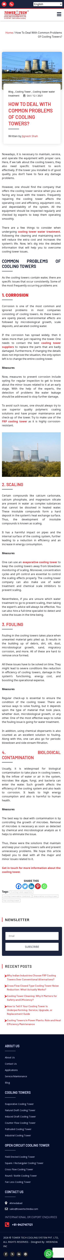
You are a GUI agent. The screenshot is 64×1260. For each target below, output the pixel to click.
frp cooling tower (11, 900)
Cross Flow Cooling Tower (19, 1169)
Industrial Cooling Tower (18, 1135)
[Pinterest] (38, 886)
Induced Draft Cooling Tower (20, 1116)
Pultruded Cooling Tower (18, 1129)
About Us (10, 1057)
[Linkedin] (31, 886)
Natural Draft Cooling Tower (20, 1110)
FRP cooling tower (14, 421)
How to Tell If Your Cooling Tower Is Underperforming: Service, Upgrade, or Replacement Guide (29, 1010)
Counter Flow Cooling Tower (20, 1122)
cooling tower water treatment (39, 231)
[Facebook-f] (5, 1254)
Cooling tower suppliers (21, 892)
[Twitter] (25, 886)
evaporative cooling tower (45, 896)
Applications (11, 1070)
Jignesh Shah (30, 136)
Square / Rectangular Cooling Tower (24, 1163)
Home (9, 32)
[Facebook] (18, 886)
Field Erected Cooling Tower (20, 1156)
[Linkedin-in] (18, 1254)
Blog (7, 1082)
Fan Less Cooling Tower (18, 1182)
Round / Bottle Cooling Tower (21, 1175)
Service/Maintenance (16, 1076)
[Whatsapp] (44, 886)
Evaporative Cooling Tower (19, 1104)
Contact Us (11, 1063)
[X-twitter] (12, 1254)
